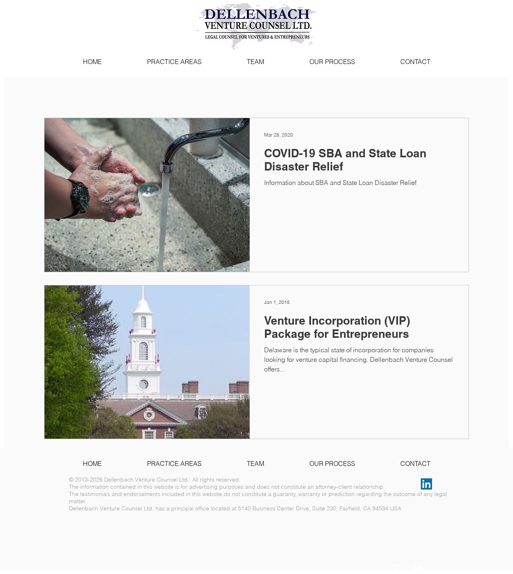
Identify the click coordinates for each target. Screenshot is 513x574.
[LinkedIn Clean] (418, 568)
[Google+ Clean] (397, 568)
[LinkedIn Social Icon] (426, 484)
